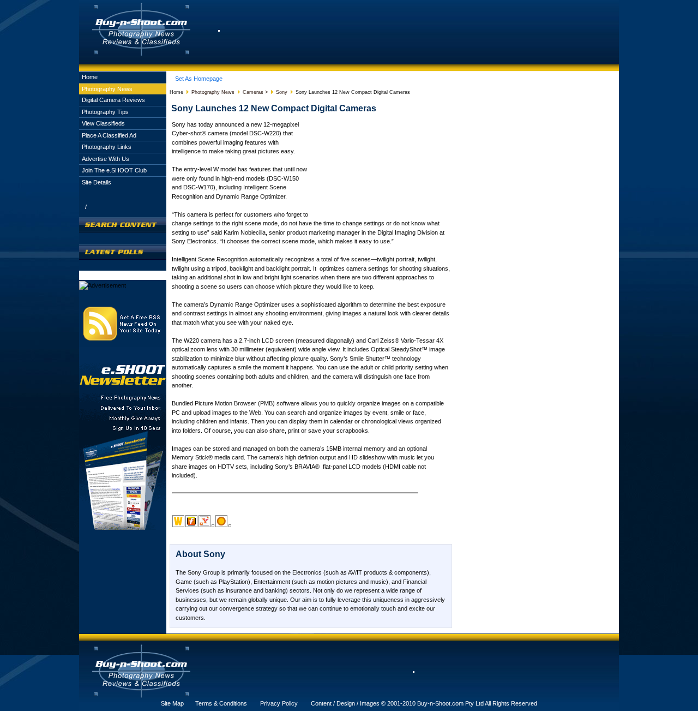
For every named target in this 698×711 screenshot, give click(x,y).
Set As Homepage (198, 78)
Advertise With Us (105, 159)
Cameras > (255, 92)
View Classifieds (103, 123)
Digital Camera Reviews (113, 100)
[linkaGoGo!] (230, 525)
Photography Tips (105, 112)
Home (90, 77)
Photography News (107, 89)
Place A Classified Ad (109, 135)
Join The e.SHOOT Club (114, 170)
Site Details (96, 182)
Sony (281, 92)
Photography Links (106, 147)
